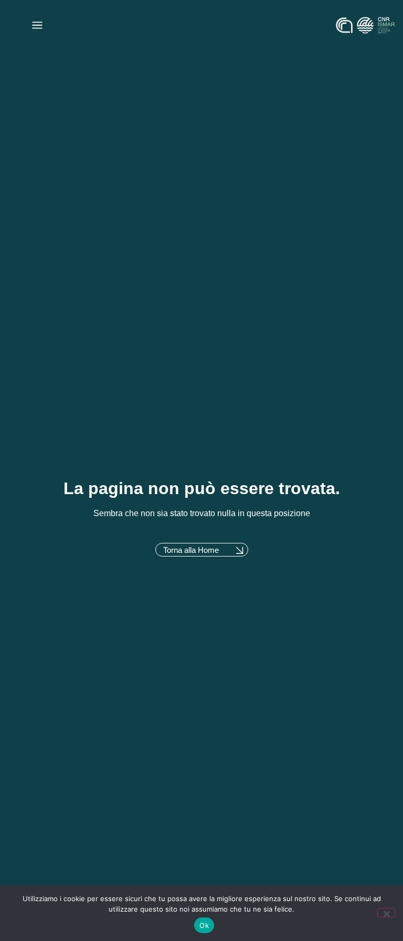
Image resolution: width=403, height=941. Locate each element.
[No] (386, 912)
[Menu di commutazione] (37, 25)
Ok (204, 925)
